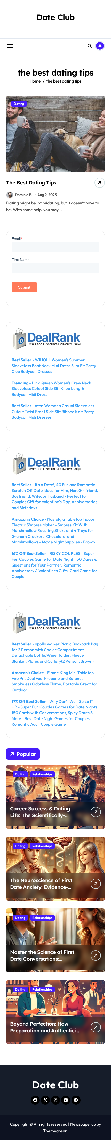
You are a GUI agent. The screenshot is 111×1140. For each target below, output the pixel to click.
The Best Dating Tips (31, 182)
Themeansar (55, 1130)
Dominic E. (23, 194)
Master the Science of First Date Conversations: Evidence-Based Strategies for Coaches (43, 962)
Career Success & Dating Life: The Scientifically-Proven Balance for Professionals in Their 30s (41, 818)
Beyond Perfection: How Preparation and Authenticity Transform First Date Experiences (45, 1034)
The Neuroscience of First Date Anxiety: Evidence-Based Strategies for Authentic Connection (41, 890)
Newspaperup (83, 1124)
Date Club (55, 17)
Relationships (42, 774)
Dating (19, 103)
